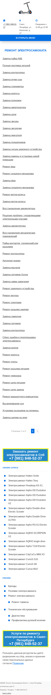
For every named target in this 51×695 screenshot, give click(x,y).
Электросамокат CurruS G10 (23, 559)
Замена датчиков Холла (15, 274)
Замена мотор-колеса (14, 201)
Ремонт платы (10, 362)
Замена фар (9, 180)
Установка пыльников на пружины (21, 410)
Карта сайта (7, 693)
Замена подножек (12, 100)
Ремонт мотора (11, 295)
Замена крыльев (11, 267)
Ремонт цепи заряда (13, 389)
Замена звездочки (12, 128)
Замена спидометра (13, 86)
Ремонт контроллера (13, 253)
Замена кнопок (10, 348)
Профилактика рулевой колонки (28, 620)
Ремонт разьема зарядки (16, 309)
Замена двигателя (12, 135)
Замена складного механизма (18, 187)
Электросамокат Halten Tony (23, 480)
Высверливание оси (13, 403)
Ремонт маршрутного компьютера (20, 396)
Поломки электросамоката (22, 591)
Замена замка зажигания (16, 281)
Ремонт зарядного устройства (18, 288)
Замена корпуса (11, 93)
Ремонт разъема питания (16, 369)
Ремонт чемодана (12, 375)
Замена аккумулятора (14, 226)
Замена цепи (9, 114)
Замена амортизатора (14, 107)
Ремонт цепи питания (14, 382)
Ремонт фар (9, 166)
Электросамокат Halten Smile (23, 476)
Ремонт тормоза (20, 602)
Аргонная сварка (11, 260)
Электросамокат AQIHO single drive (26, 541)
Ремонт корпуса (11, 355)
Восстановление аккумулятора (19, 208)
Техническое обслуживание (22, 609)
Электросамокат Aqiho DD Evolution (27, 490)
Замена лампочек (12, 316)
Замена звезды (11, 121)
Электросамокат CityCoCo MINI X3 (26, 554)
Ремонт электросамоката (21, 596)
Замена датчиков (12, 323)
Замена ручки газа (12, 79)
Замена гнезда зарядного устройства (22, 149)
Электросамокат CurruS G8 (22, 564)
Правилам (18, 663)
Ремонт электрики (12, 302)
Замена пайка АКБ (12, 58)
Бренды (12, 586)
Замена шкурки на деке (15, 417)
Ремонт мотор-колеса (14, 194)
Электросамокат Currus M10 (23, 569)
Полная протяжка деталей (16, 65)
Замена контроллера (14, 72)
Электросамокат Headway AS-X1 (25, 485)
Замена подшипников (14, 142)
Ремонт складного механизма (18, 173)
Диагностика (18, 616)
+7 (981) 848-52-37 (25, 458)
